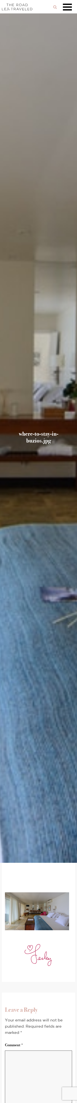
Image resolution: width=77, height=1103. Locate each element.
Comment (14, 1045)
